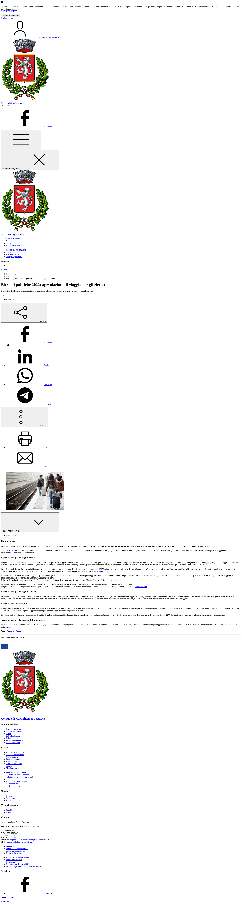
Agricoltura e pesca (13, 786)
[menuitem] (29, 343)
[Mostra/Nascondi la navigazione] (21, 140)
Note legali (10, 862)
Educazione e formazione (16, 772)
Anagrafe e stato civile (15, 752)
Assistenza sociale (13, 254)
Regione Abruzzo (8, 18)
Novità (8, 276)
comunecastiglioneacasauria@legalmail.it (22, 842)
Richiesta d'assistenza (14, 853)
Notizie (9, 796)
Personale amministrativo (16, 740)
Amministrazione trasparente (17, 857)
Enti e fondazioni (13, 736)
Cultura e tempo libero (15, 755)
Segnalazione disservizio (16, 851)
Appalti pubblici (12, 761)
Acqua (8, 252)
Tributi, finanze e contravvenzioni (19, 777)
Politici (9, 738)
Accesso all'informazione (16, 250)
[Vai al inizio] (2, 642)
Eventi (8, 812)
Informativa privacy (14, 860)
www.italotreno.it (113, 580)
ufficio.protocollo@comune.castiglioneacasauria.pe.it (28, 840)
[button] (13, 239)
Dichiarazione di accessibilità (17, 864)
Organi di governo (13, 729)
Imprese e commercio (14, 759)
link (9, 627)
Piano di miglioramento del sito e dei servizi (23, 866)
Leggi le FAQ (11, 846)
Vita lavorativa (12, 757)
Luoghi (9, 810)
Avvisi (8, 800)
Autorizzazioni (12, 784)
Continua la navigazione (10, 16)
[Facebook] (7, 265)
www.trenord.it (141, 587)
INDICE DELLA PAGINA (11, 531)
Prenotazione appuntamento (17, 849)
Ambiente (10, 779)
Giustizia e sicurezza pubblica (18, 775)
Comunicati (10, 798)
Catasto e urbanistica (14, 764)
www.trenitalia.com (100, 571)
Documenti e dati (13, 743)
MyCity (6, 902)
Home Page (10, 274)
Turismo (9, 766)
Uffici (8, 734)
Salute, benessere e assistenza (17, 781)
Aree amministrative (14, 731)
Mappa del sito (7, 897)
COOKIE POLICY (9, 11)
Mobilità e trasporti (13, 768)
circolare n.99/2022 (13, 550)
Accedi (4, 270)
